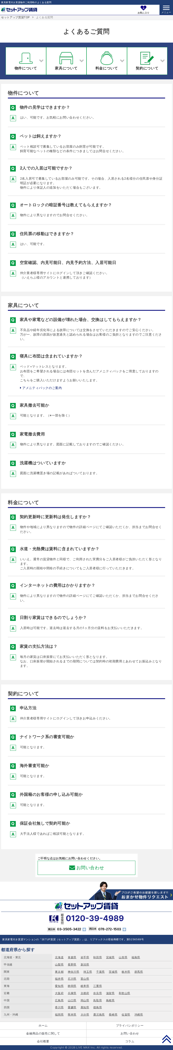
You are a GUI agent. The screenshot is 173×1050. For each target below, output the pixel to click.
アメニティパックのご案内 (41, 388)
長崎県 (113, 1014)
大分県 (85, 1014)
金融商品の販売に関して (43, 1033)
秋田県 (97, 957)
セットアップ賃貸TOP (15, 17)
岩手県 (85, 957)
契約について (147, 68)
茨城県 (113, 971)
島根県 (110, 1000)
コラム (129, 1041)
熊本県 (72, 1014)
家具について (66, 68)
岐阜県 (85, 986)
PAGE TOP (166, 1039)
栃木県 (126, 971)
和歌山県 (124, 993)
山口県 (72, 1000)
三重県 (97, 986)
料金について (107, 68)
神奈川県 (73, 971)
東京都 (59, 971)
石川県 (72, 978)
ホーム (43, 1025)
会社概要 (43, 1041)
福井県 (59, 978)
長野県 (72, 964)
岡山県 (85, 1000)
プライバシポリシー (130, 1025)
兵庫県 (72, 993)
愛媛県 (72, 1007)
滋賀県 (110, 993)
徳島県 (97, 1007)
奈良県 (97, 993)
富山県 (85, 978)
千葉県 (100, 971)
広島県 (59, 1000)
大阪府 (59, 993)
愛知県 (59, 986)
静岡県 (72, 986)
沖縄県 (138, 1014)
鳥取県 (97, 1000)
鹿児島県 (99, 1014)
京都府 (85, 993)
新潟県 (85, 964)
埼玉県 (87, 971)
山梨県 (59, 964)
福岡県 (59, 1014)
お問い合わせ (90, 867)
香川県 (59, 1007)
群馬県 (138, 971)
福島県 (136, 957)
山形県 (123, 957)
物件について (26, 68)
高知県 (85, 1007)
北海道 (59, 957)
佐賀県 (126, 1014)
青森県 (72, 957)
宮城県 (110, 957)
